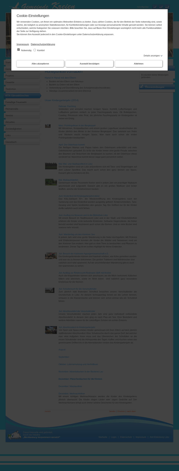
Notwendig (26, 50)
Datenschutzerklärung (43, 44)
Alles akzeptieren (40, 63)
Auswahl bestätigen (89, 63)
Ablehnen (138, 63)
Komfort (41, 50)
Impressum (23, 44)
